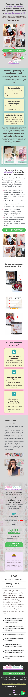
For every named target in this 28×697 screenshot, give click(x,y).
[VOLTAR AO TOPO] (14, 691)
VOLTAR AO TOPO (14, 694)
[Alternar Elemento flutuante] (23, 693)
